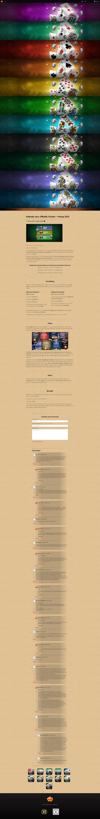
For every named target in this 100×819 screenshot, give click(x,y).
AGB (43, 804)
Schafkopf (40, 781)
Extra (27, 260)
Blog (82, 1)
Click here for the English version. (34, 245)
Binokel (31, 781)
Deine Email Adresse (42, 423)
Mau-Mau (67, 774)
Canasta (49, 788)
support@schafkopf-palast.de (44, 561)
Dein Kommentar (35, 428)
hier (60, 314)
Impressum (54, 804)
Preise (40, 256)
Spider (49, 774)
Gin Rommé (31, 774)
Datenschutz (48, 804)
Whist (40, 774)
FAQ (85, 1)
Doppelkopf (49, 781)
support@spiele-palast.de (61, 534)
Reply (35, 464)
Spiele (5, 1)
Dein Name (36, 419)
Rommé (67, 781)
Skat (58, 781)
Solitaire (58, 774)
